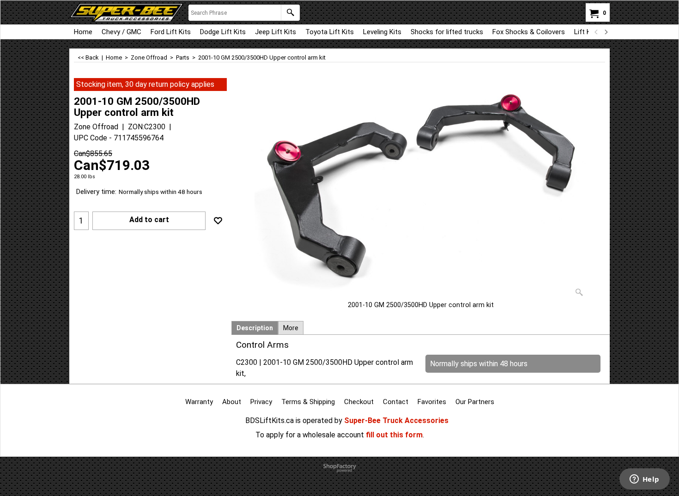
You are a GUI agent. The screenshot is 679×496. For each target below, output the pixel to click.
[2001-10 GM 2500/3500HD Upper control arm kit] (421, 189)
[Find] (290, 13)
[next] (605, 32)
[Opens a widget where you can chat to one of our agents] (644, 479)
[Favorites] (218, 221)
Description (254, 328)
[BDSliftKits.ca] (126, 12)
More (290, 328)
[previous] (596, 32)
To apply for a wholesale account (309, 434)
